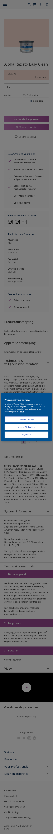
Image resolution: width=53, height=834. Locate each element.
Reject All (26, 434)
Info (22, 411)
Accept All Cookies (26, 427)
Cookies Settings (26, 419)
